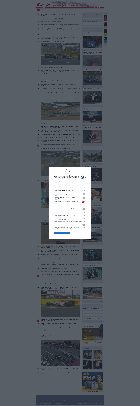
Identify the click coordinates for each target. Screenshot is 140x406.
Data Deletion (63, 236)
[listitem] (70, 188)
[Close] (89, 169)
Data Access (70, 236)
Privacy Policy (76, 236)
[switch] (83, 190)
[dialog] (70, 203)
